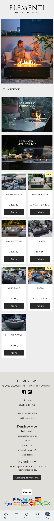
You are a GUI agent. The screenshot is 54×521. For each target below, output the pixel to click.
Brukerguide (27, 431)
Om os (27, 440)
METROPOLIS (14, 194)
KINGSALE (14, 288)
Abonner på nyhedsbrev (27, 477)
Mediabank (27, 454)
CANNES (40, 241)
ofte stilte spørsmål (27, 450)
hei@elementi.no (27, 418)
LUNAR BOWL (13, 335)
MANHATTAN (14, 241)
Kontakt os (27, 445)
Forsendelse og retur (27, 435)
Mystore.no (46, 385)
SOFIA (40, 288)
